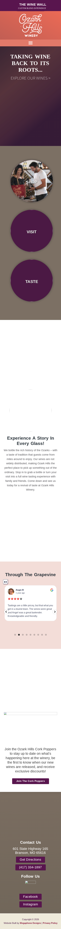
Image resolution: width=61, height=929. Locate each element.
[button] (6, 612)
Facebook (30, 896)
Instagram (30, 904)
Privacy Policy (50, 923)
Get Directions (30, 859)
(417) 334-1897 (30, 867)
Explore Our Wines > (30, 77)
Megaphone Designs (30, 923)
